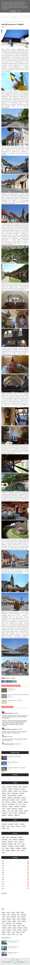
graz (20, 791)
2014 (15, 861)
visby (18, 850)
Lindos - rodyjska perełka (13, 762)
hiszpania (23, 919)
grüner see (25, 791)
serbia (3, 930)
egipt (19, 916)
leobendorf (23, 799)
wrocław (23, 826)
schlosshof (16, 806)
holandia (4, 921)
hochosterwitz (15, 793)
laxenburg (12, 799)
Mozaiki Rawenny (11, 688)
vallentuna (13, 850)
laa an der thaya (5, 799)
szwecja (14, 930)
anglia (8, 912)
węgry (8, 934)
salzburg (11, 806)
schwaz (3, 808)
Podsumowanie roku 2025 (13, 941)
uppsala (7, 850)
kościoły (7, 678)
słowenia (25, 930)
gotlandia (20, 837)
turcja (13, 932)
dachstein (10, 789)
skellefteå (12, 848)
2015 (15, 863)
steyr (9, 810)
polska (14, 927)
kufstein (23, 797)
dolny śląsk (11, 824)
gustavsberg (4, 839)
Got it (19, 11)
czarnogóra (23, 914)
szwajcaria (8, 930)
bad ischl (9, 786)
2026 (15, 888)
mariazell (7, 802)
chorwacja (13, 914)
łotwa (21, 934)
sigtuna (7, 848)
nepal (19, 925)
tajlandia (4, 932)
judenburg (20, 795)
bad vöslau (15, 786)
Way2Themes (14, 962)
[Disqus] (15, 728)
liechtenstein (8, 923)
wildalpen (4, 815)
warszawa (18, 826)
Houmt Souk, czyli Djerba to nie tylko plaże (16, 767)
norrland (17, 846)
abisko (3, 837)
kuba (3, 923)
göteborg (15, 839)
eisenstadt (4, 791)
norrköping (10, 846)
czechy (3, 916)
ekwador (23, 916)
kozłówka (22, 824)
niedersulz (4, 804)
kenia (19, 921)
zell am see (16, 815)
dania (8, 916)
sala (3, 848)
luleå (15, 843)
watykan (23, 932)
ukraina (17, 932)
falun (8, 837)
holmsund (4, 841)
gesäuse (15, 791)
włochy (13, 934)
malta (10, 925)
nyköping (22, 846)
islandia (14, 921)
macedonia (4, 925)
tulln (12, 810)
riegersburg (4, 806)
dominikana (13, 916)
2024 (15, 883)
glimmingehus (13, 837)
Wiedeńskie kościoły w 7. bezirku (14, 700)
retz (20, 804)
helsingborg (21, 839)
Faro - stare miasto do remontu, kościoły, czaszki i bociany (18, 695)
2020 (15, 874)
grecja (18, 919)
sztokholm (18, 848)
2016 (15, 865)
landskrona (4, 843)
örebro (3, 852)
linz (3, 802)
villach (16, 810)
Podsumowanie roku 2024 (13, 946)
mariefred (4, 846)
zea (17, 934)
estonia (3, 919)
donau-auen (16, 789)
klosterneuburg (17, 797)
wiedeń (15, 813)
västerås (23, 850)
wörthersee (10, 815)
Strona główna (4, 21)
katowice (17, 824)
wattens (26, 810)
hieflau (8, 793)
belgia (22, 912)
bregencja (25, 786)
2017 (15, 868)
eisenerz (23, 789)
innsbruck (4, 795)
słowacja (19, 930)
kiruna (15, 841)
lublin (8, 826)
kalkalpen (4, 797)
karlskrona (10, 841)
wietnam (4, 934)
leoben (17, 799)
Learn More (13, 11)
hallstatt (3, 793)
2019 (15, 872)
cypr (18, 914)
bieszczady (4, 824)
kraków (3, 826)
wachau (21, 810)
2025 (15, 886)
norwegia (4, 927)
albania (3, 912)
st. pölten (4, 810)
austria (17, 912)
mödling (26, 802)
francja (13, 919)
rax (17, 804)
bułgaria (4, 914)
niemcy (23, 925)
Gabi (2, 26)
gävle (10, 839)
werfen (10, 813)
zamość (3, 828)
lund (19, 843)
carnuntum (4, 789)
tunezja (8, 932)
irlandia (9, 921)
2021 (15, 877)
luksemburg (19, 923)
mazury (12, 826)
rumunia (10, 21)
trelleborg (24, 848)
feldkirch (10, 791)
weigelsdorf (4, 813)
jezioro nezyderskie (12, 795)
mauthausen (13, 802)
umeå (3, 850)
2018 (15, 870)
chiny (8, 914)
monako (14, 925)
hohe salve (22, 793)
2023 (15, 881)
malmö (23, 843)
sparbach (20, 808)
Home (13, 959)
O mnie (17, 959)
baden (20, 786)
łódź (8, 828)
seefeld (8, 808)
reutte (24, 804)
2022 (15, 879)
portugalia (19, 927)
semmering (14, 808)
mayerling (20, 802)
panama (9, 927)
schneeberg (23, 806)
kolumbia (24, 921)
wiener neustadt (21, 813)
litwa (14, 923)
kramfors (21, 841)
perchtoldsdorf (11, 804)
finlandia (9, 919)
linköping (11, 843)
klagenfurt (10, 797)
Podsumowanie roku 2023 (13, 952)
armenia (13, 912)
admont (3, 786)
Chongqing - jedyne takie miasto (14, 756)
